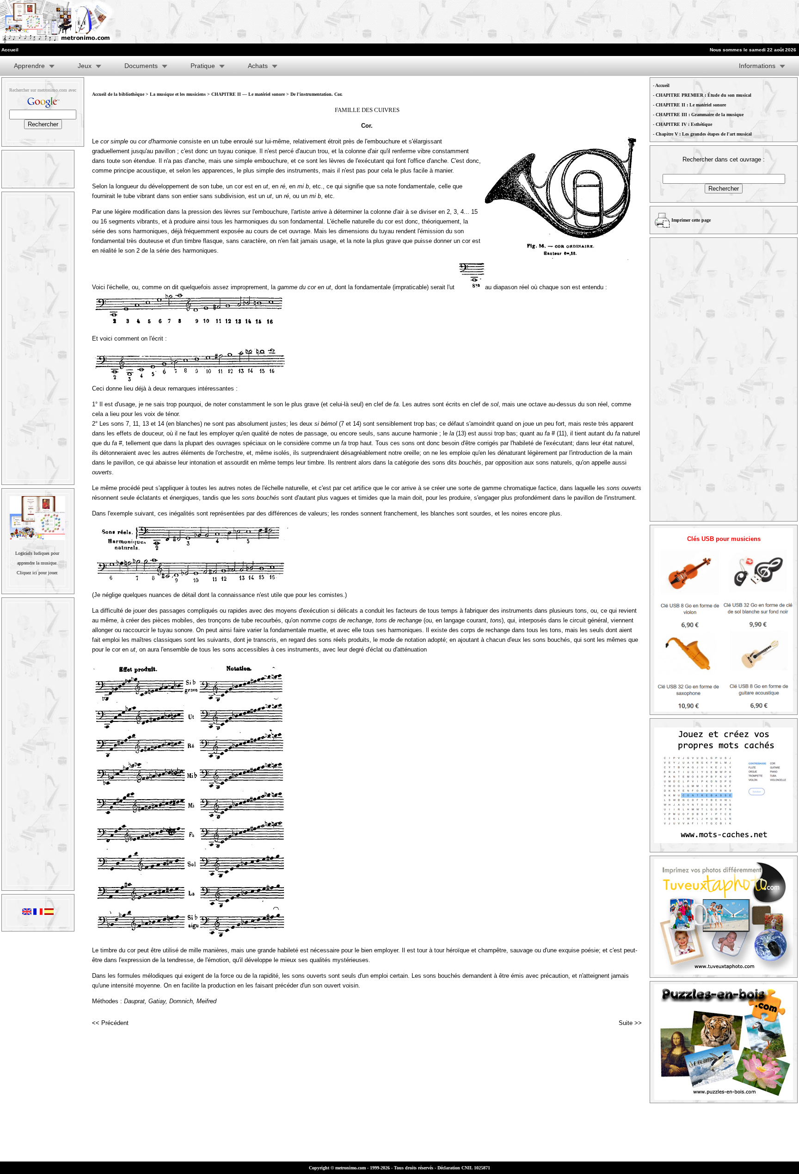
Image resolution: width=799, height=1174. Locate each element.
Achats (258, 65)
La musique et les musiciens (178, 94)
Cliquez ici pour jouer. (37, 572)
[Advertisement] (685, 22)
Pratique (203, 65)
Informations (757, 65)
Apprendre (29, 65)
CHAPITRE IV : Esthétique (684, 124)
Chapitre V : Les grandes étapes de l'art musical (704, 134)
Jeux (85, 65)
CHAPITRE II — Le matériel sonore (248, 94)
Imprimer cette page (691, 220)
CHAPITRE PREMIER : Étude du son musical (703, 95)
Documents (141, 65)
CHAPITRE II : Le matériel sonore (691, 104)
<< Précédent (110, 1022)
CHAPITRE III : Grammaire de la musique (700, 114)
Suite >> (630, 1022)
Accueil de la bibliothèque (118, 94)
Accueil (662, 85)
